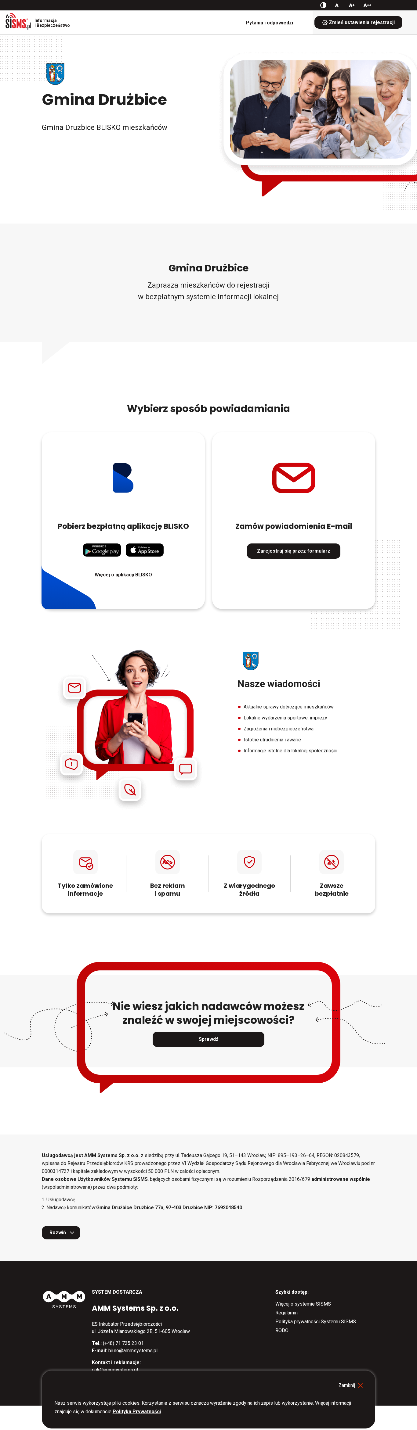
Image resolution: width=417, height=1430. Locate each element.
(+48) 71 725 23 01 (123, 1343)
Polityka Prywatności (137, 1411)
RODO (281, 1330)
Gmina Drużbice (104, 99)
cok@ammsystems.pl (115, 1370)
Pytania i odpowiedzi (269, 23)
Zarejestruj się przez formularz (293, 551)
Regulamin (286, 1313)
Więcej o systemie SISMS (303, 1304)
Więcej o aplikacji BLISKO (123, 575)
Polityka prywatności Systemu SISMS (315, 1321)
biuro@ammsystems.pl (133, 1350)
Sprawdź (208, 1039)
